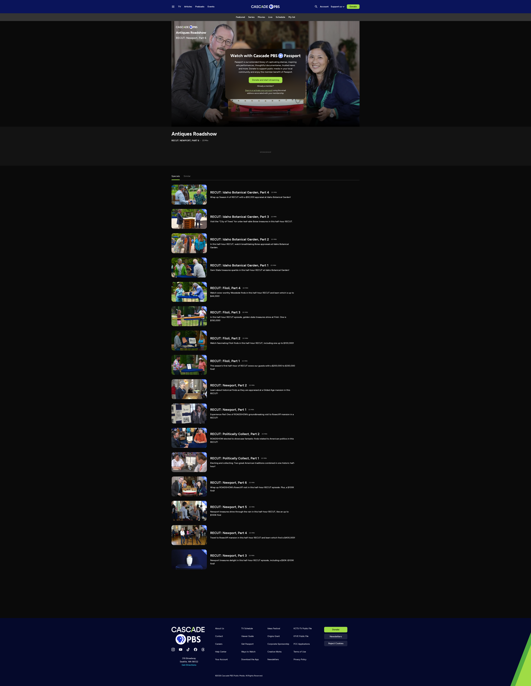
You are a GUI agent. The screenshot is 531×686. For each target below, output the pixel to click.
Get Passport (247, 644)
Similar (187, 176)
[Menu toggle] (173, 6)
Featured (240, 17)
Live (270, 17)
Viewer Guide (247, 636)
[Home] (188, 636)
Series (251, 17)
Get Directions (189, 665)
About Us (219, 628)
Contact (219, 636)
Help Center (220, 651)
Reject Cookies (335, 643)
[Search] (316, 6)
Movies (261, 17)
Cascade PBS (227, 676)
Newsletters (336, 636)
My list (291, 17)
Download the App (250, 659)
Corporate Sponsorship (278, 644)
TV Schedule (247, 628)
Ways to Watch (248, 651)
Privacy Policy (300, 659)
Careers (218, 644)
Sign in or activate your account (258, 90)
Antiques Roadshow (194, 134)
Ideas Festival (273, 628)
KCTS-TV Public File (303, 628)
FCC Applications (302, 644)
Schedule (280, 17)
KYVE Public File (301, 636)
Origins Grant (273, 636)
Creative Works (274, 651)
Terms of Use (300, 651)
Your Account (221, 659)
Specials (175, 176)
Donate (353, 6)
